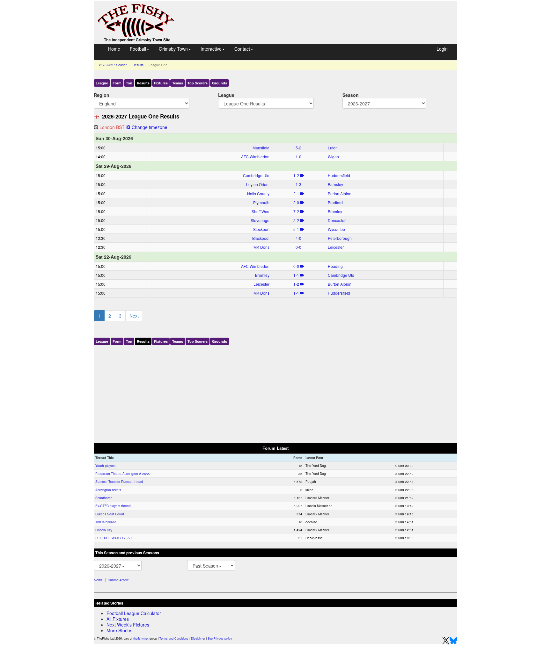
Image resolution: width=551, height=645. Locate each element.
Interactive (211, 49)
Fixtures (161, 83)
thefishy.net (141, 638)
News (98, 579)
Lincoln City (103, 530)
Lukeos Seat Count (109, 514)
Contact (242, 49)
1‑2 (296, 175)
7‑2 (296, 211)
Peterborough (340, 238)
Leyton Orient (257, 184)
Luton (333, 147)
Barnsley (335, 184)
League (102, 83)
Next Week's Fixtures (128, 624)
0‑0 (298, 247)
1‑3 (298, 184)
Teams (177, 83)
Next (134, 315)
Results (138, 65)
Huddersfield (339, 175)
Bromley (335, 211)
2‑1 (296, 193)
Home (114, 49)
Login (442, 49)
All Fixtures (118, 619)
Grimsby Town (173, 49)
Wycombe (336, 229)
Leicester (336, 247)
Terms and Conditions (173, 638)
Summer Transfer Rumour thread (119, 481)
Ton (129, 83)
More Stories (119, 630)
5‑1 (296, 229)
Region (101, 95)
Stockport (261, 229)
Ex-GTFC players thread (113, 506)
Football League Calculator (134, 613)
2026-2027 (113, 65)
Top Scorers (197, 83)
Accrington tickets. (108, 490)
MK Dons (261, 247)
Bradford (335, 202)
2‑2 (296, 220)
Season (350, 95)
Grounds (219, 83)
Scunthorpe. (104, 498)
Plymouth (261, 202)
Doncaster (337, 220)
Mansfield (261, 147)
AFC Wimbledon (255, 156)
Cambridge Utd (256, 175)
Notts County (258, 193)
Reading (335, 266)
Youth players (105, 465)
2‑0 (296, 202)
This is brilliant (105, 522)
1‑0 (298, 156)
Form (117, 83)
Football (138, 49)
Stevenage (260, 220)
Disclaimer (198, 638)
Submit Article (118, 579)
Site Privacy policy (220, 638)
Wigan (333, 156)
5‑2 (298, 147)
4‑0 (298, 238)
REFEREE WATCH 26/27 (113, 538)
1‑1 (296, 275)
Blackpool (260, 238)
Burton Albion (339, 193)
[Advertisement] (322, 15)
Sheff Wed (260, 211)
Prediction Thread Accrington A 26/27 (123, 473)
